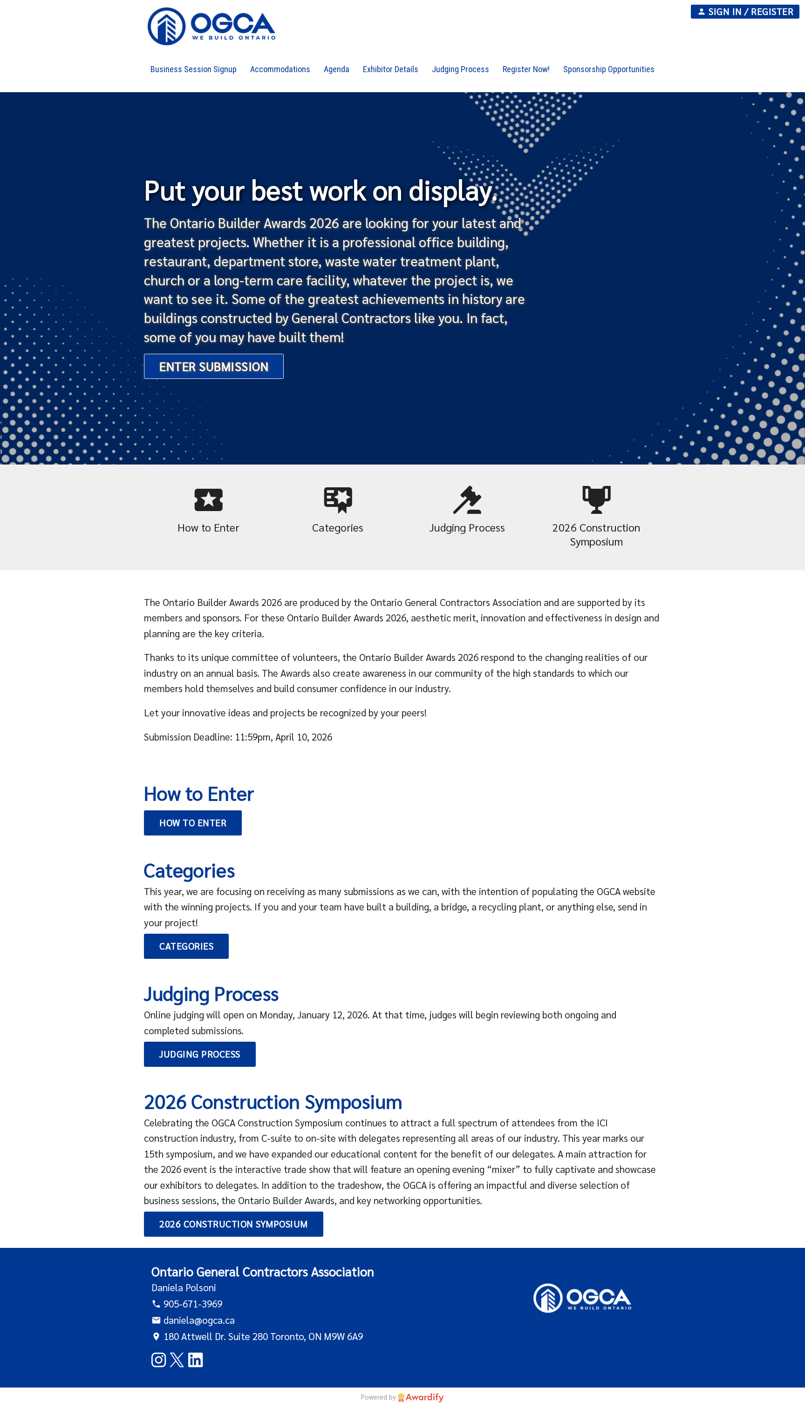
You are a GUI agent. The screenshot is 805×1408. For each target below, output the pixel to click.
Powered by (379, 1396)
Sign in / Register (750, 11)
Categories (186, 946)
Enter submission (213, 366)
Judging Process (199, 1054)
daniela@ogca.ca (198, 1320)
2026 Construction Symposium (233, 1224)
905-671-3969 (191, 1303)
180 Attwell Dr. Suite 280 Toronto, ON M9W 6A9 (262, 1336)
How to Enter (192, 822)
